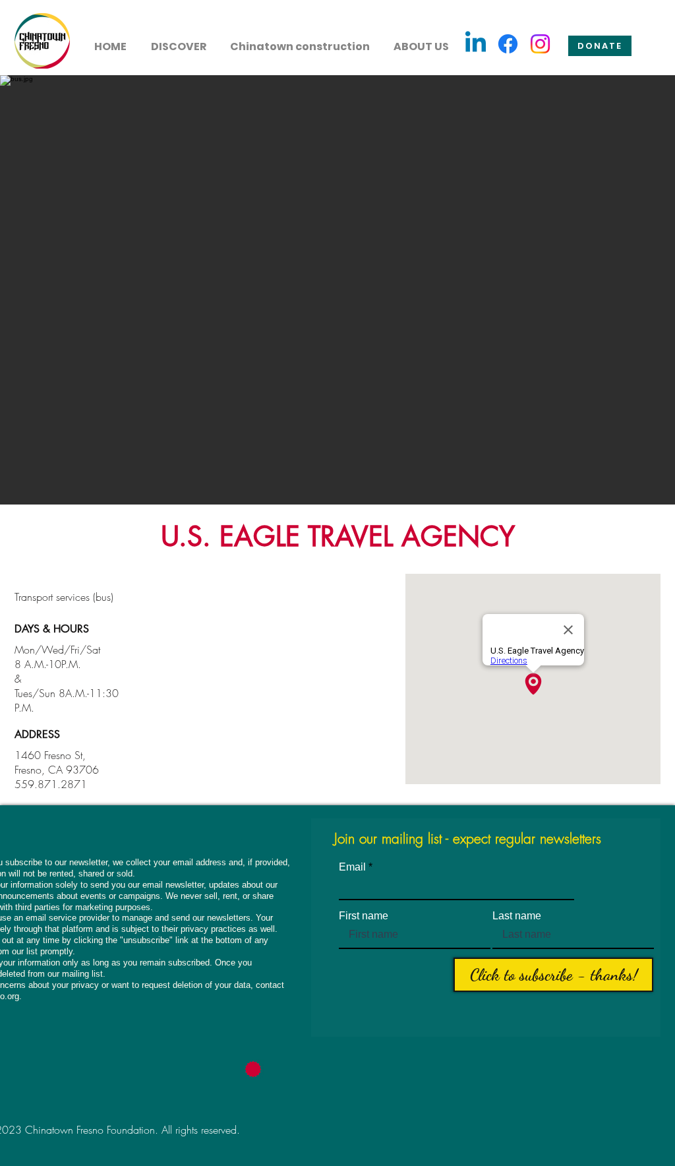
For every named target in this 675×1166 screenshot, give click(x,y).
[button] (178, 41)
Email (352, 867)
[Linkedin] (475, 44)
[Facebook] (508, 44)
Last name (516, 916)
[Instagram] (540, 44)
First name (363, 916)
